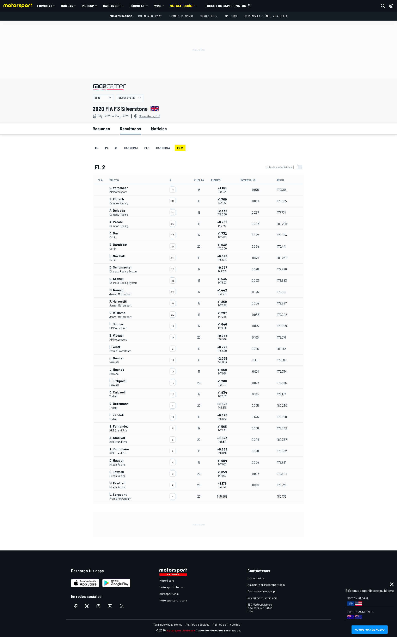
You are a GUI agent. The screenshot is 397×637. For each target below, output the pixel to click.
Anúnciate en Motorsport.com (266, 584)
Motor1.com (166, 580)
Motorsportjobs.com (172, 587)
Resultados (130, 128)
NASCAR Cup (111, 6)
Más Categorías (181, 6)
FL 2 (180, 148)
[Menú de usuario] (391, 6)
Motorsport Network (180, 630)
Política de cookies (197, 624)
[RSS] (121, 606)
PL (107, 148)
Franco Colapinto (181, 16)
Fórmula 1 (44, 6)
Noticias (159, 128)
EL (96, 148)
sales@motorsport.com (262, 598)
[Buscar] (383, 6)
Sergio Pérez (208, 16)
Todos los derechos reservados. (218, 630)
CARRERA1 (131, 148)
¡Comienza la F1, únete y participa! (266, 16)
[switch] (283, 167)
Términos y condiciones (167, 624)
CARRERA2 (163, 148)
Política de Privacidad (226, 624)
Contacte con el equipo (262, 591)
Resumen (101, 128)
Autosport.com (169, 593)
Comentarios (256, 578)
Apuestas (231, 16)
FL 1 (146, 148)
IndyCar (67, 6)
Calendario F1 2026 (150, 16)
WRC (157, 6)
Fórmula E (137, 6)
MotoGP (88, 6)
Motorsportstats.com (173, 600)
